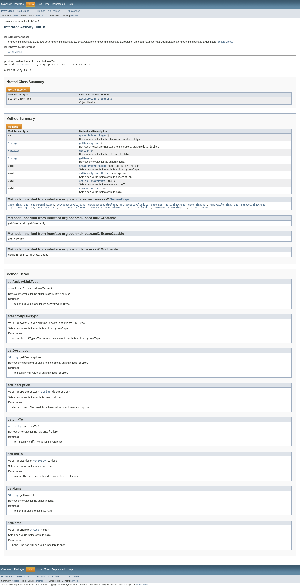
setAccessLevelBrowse (74, 207)
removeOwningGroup (253, 204)
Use (40, 4)
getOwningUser (197, 204)
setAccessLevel (47, 207)
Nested (15, 15)
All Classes (74, 11)
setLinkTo (85, 181)
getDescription (89, 143)
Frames (41, 11)
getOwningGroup (175, 204)
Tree (47, 4)
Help (70, 4)
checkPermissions (42, 204)
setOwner (159, 207)
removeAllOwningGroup (224, 204)
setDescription (89, 173)
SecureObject (225, 41)
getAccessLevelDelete (102, 204)
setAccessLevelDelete (105, 207)
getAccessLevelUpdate (134, 204)
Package (19, 4)
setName (84, 188)
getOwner (156, 204)
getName (84, 158)
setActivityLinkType (92, 165)
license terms (142, 584)
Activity (13, 150)
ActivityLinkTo (15, 51)
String (12, 143)
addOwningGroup (18, 204)
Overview (6, 4)
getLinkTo (85, 150)
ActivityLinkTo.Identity (95, 98)
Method (39, 15)
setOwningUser (177, 207)
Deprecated (58, 4)
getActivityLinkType (92, 135)
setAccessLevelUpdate (136, 207)
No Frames (54, 11)
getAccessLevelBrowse (71, 204)
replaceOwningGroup (21, 207)
